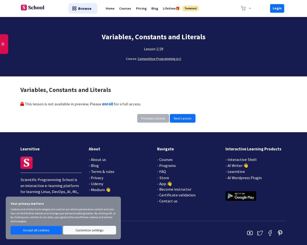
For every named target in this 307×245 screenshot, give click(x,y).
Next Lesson (182, 118)
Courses (125, 8)
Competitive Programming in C (159, 59)
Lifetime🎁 (171, 8)
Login (277, 8)
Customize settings (90, 230)
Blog (154, 8)
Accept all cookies (36, 230)
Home (110, 8)
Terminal (190, 8)
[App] (240, 195)
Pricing (141, 8)
